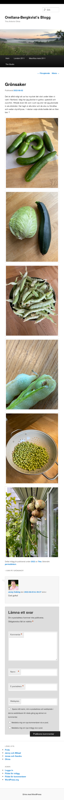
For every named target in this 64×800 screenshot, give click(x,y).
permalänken (10, 564)
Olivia (7, 759)
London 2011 (19, 58)
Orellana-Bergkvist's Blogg (28, 17)
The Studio (10, 64)
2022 (33, 561)
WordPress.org (12, 779)
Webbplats (14, 701)
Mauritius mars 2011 (37, 58)
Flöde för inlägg (12, 773)
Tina (40, 561)
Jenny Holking (14, 592)
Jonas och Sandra (13, 756)
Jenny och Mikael (13, 752)
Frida (7, 749)
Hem (7, 58)
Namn (14, 671)
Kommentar (16, 634)
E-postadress (17, 686)
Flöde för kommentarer (15, 776)
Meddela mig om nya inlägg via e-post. (27, 728)
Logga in (9, 770)
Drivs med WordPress (32, 794)
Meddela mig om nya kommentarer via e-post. (30, 722)
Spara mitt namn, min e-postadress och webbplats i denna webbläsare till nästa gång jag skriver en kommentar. (30, 713)
